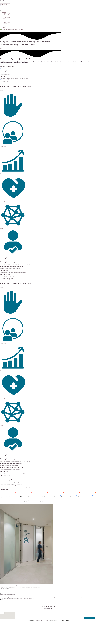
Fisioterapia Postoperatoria (9, 14)
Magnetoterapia (7, 17)
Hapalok (46, 620)
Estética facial (6, 19)
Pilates (5, 26)
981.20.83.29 (48, 611)
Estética (3, 18)
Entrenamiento (4, 23)
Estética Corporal (7, 21)
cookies (42, 620)
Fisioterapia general (7, 13)
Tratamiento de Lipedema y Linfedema (10, 15)
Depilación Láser (7, 22)
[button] (1, 497)
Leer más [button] (24, 501)
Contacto (3, 27)
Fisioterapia (4, 12)
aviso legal (38, 620)
